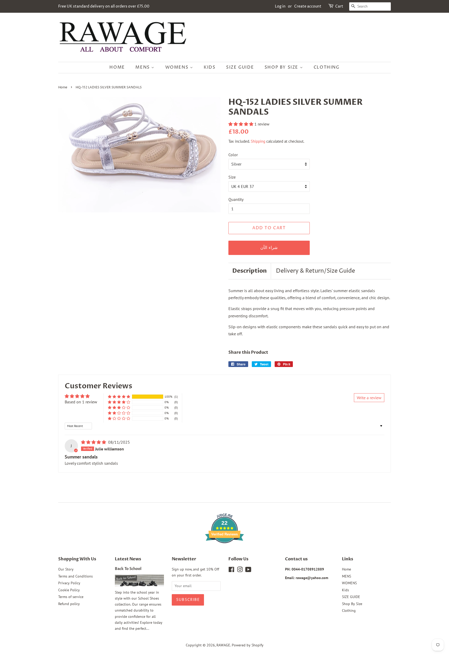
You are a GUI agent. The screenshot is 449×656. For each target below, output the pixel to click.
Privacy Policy (69, 583)
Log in (280, 6)
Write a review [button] (369, 397)
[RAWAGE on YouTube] (248, 570)
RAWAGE (223, 645)
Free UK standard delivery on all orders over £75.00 (103, 6)
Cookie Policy (69, 590)
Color (233, 154)
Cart (339, 6)
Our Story (66, 569)
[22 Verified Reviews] (224, 552)
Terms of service (70, 596)
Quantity (235, 199)
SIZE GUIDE (240, 67)
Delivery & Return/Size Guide (315, 271)
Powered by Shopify (247, 645)
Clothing (327, 67)
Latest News (128, 559)
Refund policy (69, 603)
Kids (209, 67)
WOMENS (177, 67)
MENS (143, 67)
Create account (307, 6)
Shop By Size (282, 67)
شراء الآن (269, 248)
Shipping (258, 141)
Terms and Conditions (75, 576)
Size (232, 177)
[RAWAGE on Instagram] (240, 570)
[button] (241, 124)
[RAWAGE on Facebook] (231, 570)
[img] (94, 442)
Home (117, 67)
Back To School (128, 569)
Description (249, 271)
